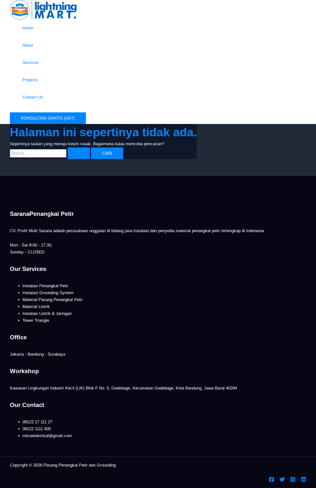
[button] (48, 118)
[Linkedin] (303, 480)
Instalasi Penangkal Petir (45, 286)
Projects (30, 80)
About (27, 45)
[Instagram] (293, 480)
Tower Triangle (35, 320)
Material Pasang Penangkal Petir (52, 299)
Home (27, 28)
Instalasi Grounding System (48, 292)
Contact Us (32, 97)
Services (30, 62)
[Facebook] (271, 480)
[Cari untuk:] (50, 153)
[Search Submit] (79, 153)
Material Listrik (36, 306)
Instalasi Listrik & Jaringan (47, 313)
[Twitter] (282, 480)
